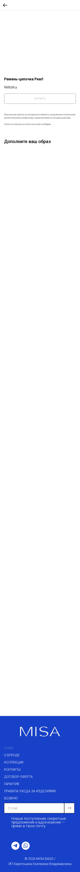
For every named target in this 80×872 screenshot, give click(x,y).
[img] (15, 846)
